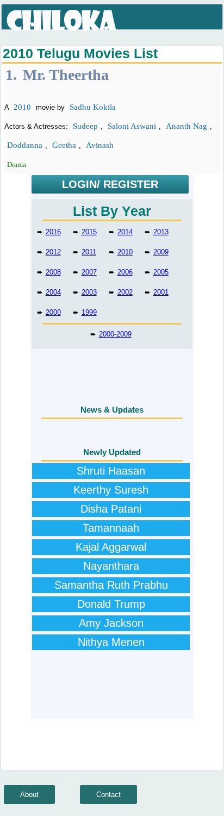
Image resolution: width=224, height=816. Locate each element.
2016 (53, 232)
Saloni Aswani (132, 126)
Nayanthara (111, 566)
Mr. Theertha (66, 74)
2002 (125, 292)
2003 (89, 292)
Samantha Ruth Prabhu (111, 585)
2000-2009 (115, 334)
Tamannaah (111, 528)
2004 (53, 292)
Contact (108, 794)
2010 (22, 107)
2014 (125, 232)
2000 (53, 312)
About (29, 794)
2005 (161, 272)
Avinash (100, 145)
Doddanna (24, 145)
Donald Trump (111, 604)
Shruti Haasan (111, 471)
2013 (161, 232)
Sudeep (85, 126)
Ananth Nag (186, 126)
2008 (53, 272)
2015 (89, 232)
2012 (53, 252)
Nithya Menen (111, 642)
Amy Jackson (111, 623)
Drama (16, 164)
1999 (89, 312)
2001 (161, 292)
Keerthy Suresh (110, 490)
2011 (89, 252)
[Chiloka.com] (62, 21)
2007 (89, 272)
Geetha (64, 145)
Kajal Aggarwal (111, 547)
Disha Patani (110, 509)
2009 (161, 252)
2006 (125, 272)
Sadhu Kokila (93, 107)
